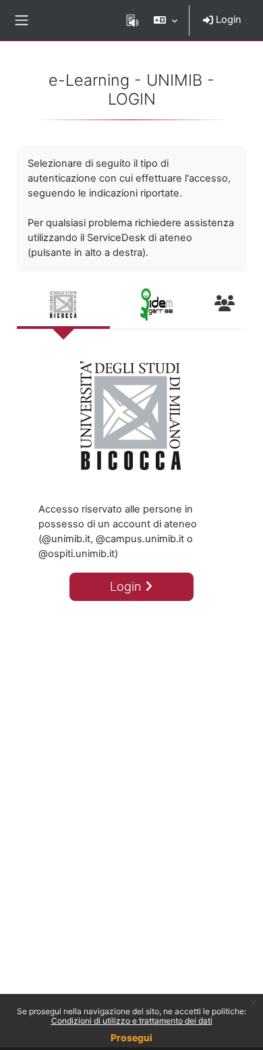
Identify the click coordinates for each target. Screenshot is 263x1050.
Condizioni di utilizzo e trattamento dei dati (131, 1021)
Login (227, 20)
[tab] (63, 305)
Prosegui (131, 1037)
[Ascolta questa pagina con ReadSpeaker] (132, 20)
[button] (165, 20)
